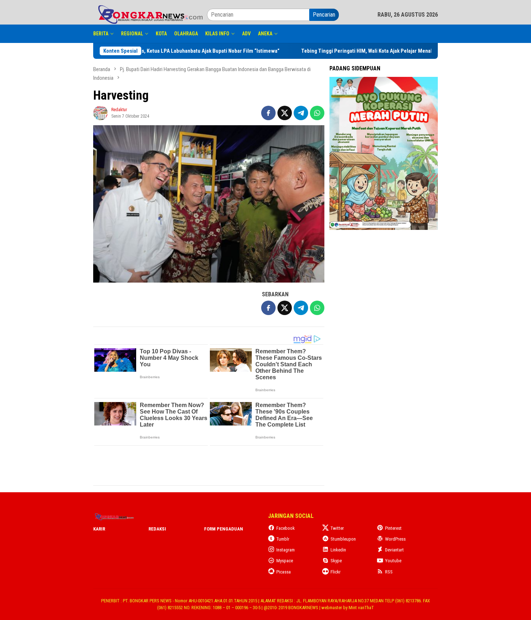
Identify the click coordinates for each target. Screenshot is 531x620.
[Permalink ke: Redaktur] (100, 112)
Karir (99, 529)
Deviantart (394, 550)
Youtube (393, 560)
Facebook (285, 528)
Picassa (283, 572)
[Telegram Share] (301, 113)
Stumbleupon (343, 539)
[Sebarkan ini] (268, 113)
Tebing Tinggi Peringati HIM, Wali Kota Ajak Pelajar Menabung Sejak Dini (356, 51)
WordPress (395, 539)
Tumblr (282, 539)
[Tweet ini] (284, 113)
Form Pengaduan (223, 529)
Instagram (285, 550)
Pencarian (324, 14)
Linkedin (338, 550)
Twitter (337, 528)
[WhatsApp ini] (317, 113)
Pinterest (393, 528)
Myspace (284, 560)
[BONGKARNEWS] (150, 14)
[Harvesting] (208, 204)
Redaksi (157, 529)
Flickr (336, 572)
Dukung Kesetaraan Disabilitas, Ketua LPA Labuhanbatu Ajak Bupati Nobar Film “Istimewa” (150, 51)
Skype (336, 560)
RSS (389, 572)
